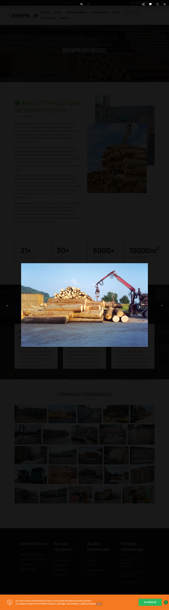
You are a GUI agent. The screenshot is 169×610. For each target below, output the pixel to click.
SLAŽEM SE (150, 602)
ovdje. (99, 604)
